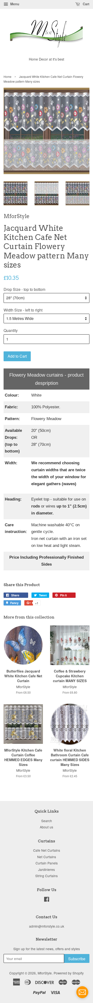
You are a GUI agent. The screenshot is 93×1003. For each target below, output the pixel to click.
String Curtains (46, 875)
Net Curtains (46, 856)
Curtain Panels (47, 863)
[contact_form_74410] (82, 992)
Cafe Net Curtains (46, 850)
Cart (85, 3)
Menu (14, 3)
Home (7, 76)
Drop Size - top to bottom (24, 289)
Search (46, 820)
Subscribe (76, 958)
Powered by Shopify (69, 973)
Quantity (11, 330)
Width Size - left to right (23, 310)
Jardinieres (46, 869)
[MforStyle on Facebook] (46, 900)
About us (46, 827)
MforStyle (45, 973)
